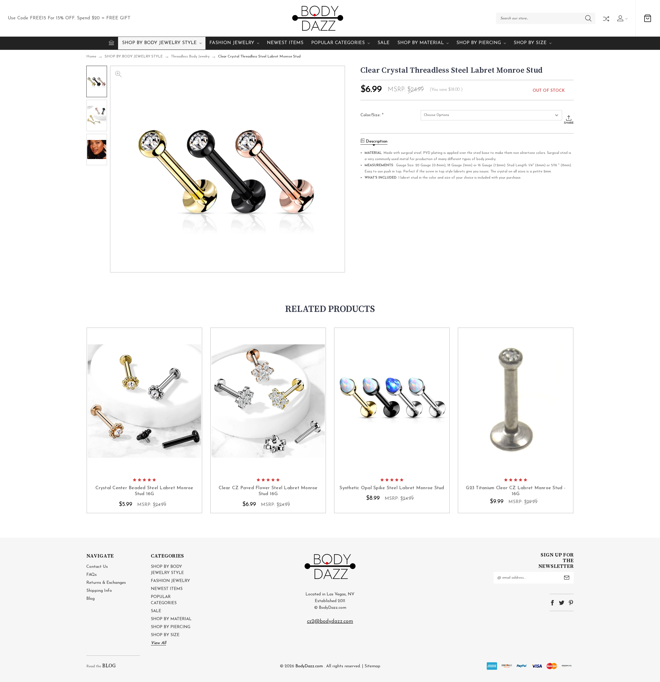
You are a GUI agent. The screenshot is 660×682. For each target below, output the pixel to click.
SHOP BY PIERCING (478, 43)
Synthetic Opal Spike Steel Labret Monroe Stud (392, 488)
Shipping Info (99, 591)
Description (376, 141)
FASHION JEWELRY (231, 43)
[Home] (111, 42)
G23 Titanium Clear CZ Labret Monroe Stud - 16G (515, 491)
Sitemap (372, 666)
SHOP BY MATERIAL (420, 43)
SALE (383, 43)
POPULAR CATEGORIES (338, 43)
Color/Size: (372, 115)
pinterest (571, 602)
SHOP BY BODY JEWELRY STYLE (159, 43)
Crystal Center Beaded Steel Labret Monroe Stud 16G (144, 491)
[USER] (622, 18)
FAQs (91, 575)
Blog (90, 599)
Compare (605, 18)
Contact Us (97, 567)
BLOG (109, 666)
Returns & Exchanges (106, 583)
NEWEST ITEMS (285, 43)
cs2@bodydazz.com (330, 621)
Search (588, 18)
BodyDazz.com (309, 666)
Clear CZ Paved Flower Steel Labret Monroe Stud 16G (268, 491)
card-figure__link (144, 401)
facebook (552, 602)
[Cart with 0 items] (647, 18)
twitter (561, 602)
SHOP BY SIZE (530, 43)
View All (158, 643)
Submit (567, 577)
